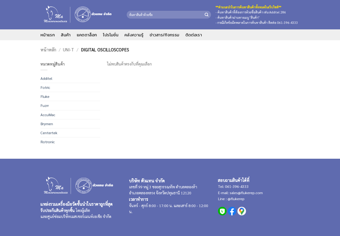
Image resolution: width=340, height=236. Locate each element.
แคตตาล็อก (87, 35)
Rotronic (47, 141)
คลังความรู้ (134, 35)
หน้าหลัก (48, 49)
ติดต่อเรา (193, 35)
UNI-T (68, 49)
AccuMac (47, 114)
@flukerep (236, 198)
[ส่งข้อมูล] (206, 15)
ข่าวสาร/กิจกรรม (164, 35)
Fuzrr (44, 105)
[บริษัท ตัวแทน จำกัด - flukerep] (80, 14)
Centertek (48, 132)
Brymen (46, 123)
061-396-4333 (236, 186)
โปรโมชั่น (110, 35)
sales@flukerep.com (246, 192)
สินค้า (66, 35)
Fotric (45, 87)
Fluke (44, 96)
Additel (46, 78)
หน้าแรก (47, 35)
